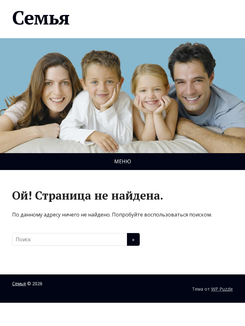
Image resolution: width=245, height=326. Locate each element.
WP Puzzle (222, 289)
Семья (40, 17)
